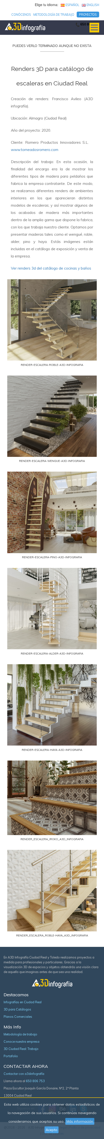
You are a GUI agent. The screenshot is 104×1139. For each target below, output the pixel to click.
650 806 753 (35, 1081)
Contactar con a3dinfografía (24, 1074)
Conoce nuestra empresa (21, 1041)
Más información (80, 1121)
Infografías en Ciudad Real (23, 1002)
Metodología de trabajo (53, 14)
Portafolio (11, 1056)
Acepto (51, 1130)
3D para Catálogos (17, 1009)
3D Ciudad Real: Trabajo (21, 1049)
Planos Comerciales (18, 1016)
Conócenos (21, 14)
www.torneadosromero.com (34, 149)
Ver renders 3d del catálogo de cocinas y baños (51, 268)
